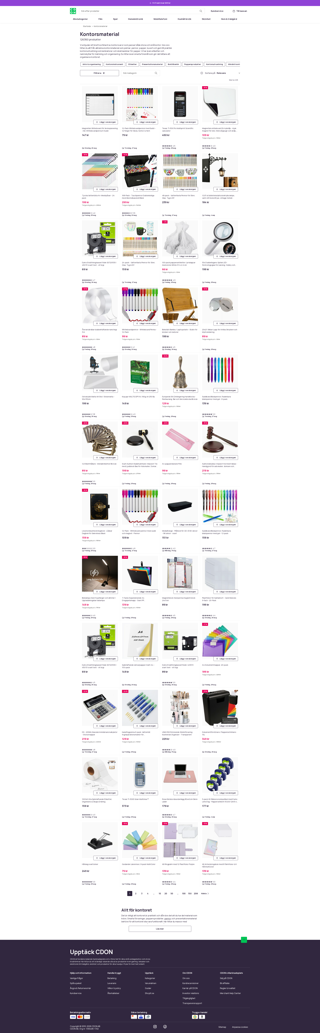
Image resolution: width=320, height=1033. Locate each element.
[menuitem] (80, 19)
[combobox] (142, 11)
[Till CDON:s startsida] (73, 11)
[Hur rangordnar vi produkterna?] (202, 73)
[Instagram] (155, 1026)
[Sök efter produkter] (201, 11)
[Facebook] (165, 1026)
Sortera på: (210, 73)
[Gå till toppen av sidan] (244, 940)
